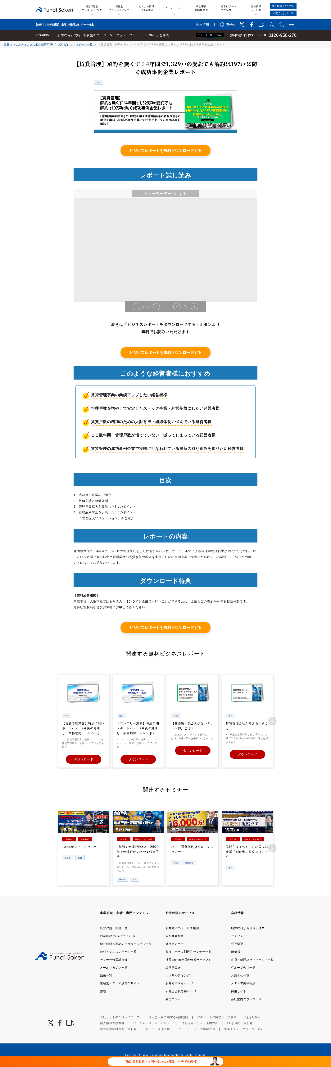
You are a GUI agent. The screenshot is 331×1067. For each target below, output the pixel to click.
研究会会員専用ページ (181, 991)
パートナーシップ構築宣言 (197, 1029)
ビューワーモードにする (165, 193)
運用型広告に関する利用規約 (168, 1017)
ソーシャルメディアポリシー (153, 1023)
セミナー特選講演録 (114, 959)
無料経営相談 (175, 936)
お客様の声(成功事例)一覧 (118, 936)
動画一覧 (106, 975)
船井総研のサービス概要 (182, 928)
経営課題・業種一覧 (114, 928)
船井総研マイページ (179, 983)
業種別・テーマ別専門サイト (120, 983)
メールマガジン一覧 (114, 967)
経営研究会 (173, 967)
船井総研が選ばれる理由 (248, 928)
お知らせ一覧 (240, 975)
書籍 (103, 991)
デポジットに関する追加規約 (217, 1017)
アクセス (237, 936)
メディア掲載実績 (243, 983)
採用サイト (238, 991)
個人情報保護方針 (112, 1023)
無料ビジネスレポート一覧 (75, 44)
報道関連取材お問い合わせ (118, 1029)
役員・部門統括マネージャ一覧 (252, 959)
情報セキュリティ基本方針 (200, 1023)
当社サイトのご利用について (120, 1017)
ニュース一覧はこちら (210, 35)
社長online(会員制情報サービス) (188, 959)
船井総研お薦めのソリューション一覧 (126, 943)
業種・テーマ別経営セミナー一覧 (188, 951)
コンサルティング (178, 975)
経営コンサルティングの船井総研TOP (28, 44)
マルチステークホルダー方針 (244, 1029)
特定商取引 (253, 1017)
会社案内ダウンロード (246, 999)
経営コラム (173, 999)
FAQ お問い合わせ (240, 1023)
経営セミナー (175, 943)
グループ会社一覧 (243, 967)
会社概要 (237, 943)
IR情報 (235, 951)
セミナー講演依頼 (157, 1029)
